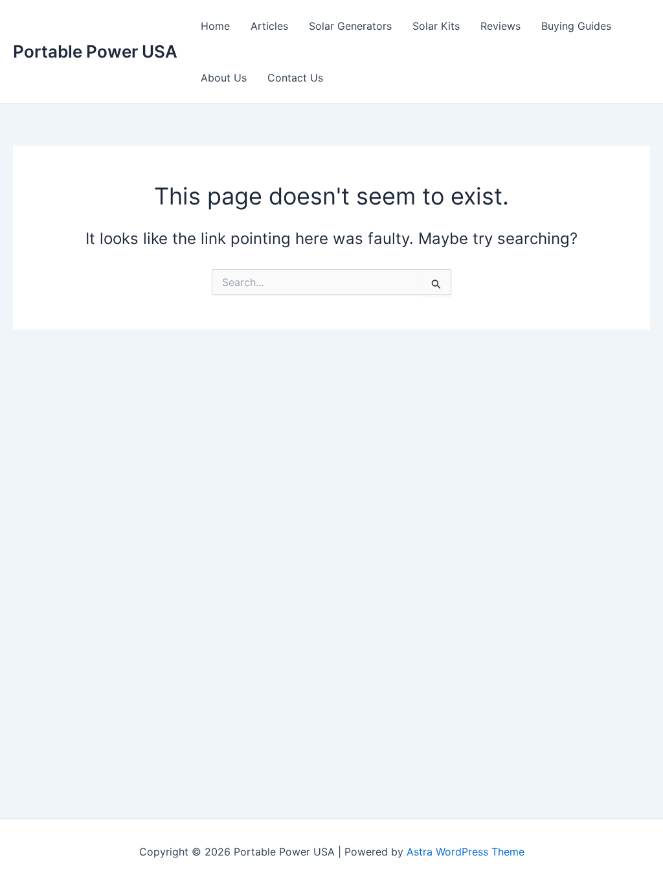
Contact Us (295, 77)
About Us (224, 77)
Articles (269, 25)
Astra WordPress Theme (465, 851)
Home (215, 25)
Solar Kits (436, 25)
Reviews (500, 25)
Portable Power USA (95, 51)
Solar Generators (350, 25)
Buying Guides (576, 25)
